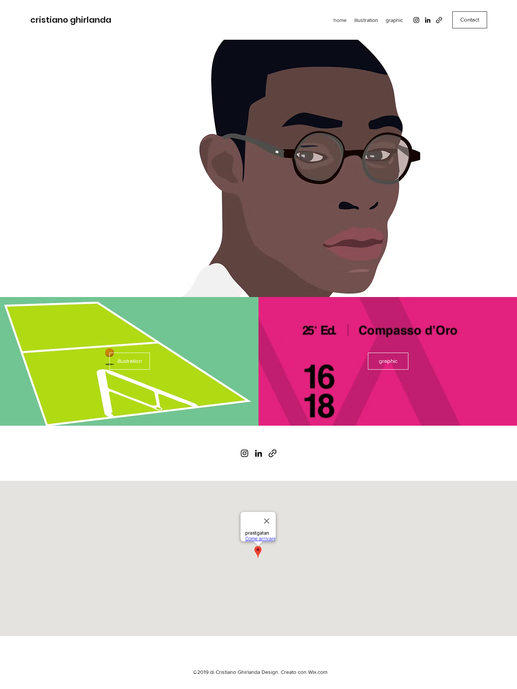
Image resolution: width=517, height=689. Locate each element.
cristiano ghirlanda (70, 20)
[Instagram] (416, 20)
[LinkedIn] (427, 20)
